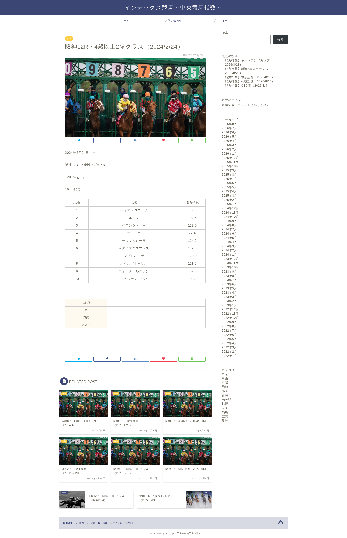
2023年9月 (229, 271)
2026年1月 (229, 153)
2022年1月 (229, 355)
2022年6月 (229, 334)
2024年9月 (229, 221)
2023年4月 (229, 292)
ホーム (125, 20)
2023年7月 (229, 280)
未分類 (226, 399)
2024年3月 (229, 246)
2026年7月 (229, 128)
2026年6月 (229, 132)
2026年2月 (229, 149)
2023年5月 (229, 288)
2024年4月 (229, 242)
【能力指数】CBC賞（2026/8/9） (246, 85)
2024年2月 (229, 250)
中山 (225, 378)
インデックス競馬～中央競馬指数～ (173, 7)
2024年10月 (230, 216)
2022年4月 (229, 343)
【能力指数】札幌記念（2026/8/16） (248, 81)
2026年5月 (229, 136)
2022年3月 (229, 347)
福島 (225, 412)
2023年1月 (229, 305)
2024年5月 (229, 237)
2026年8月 (229, 124)
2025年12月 (230, 157)
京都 (225, 382)
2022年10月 (230, 317)
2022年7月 (229, 330)
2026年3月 (229, 145)
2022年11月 (230, 313)
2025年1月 (229, 204)
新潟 (225, 395)
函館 (225, 386)
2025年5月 (229, 187)
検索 (225, 33)
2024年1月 (229, 254)
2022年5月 (229, 339)
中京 (225, 374)
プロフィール (221, 20)
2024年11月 (230, 212)
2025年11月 (230, 162)
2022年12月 (230, 309)
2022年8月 (229, 326)
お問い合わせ (173, 20)
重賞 (225, 416)
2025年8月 (229, 174)
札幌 (225, 403)
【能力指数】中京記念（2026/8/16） (248, 77)
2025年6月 (229, 183)
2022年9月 (229, 322)
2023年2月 (229, 301)
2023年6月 (229, 284)
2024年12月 (230, 208)
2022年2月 (229, 351)
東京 (225, 408)
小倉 (225, 391)
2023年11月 (230, 263)
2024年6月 (229, 233)
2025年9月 (229, 170)
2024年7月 (229, 229)
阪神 (69, 38)
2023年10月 (230, 267)
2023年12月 (230, 258)
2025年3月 (229, 195)
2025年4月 (229, 191)
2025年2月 (229, 199)
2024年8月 (229, 225)
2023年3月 (229, 296)
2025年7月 (229, 178)
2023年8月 (229, 275)
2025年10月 (230, 166)
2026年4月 (229, 140)
